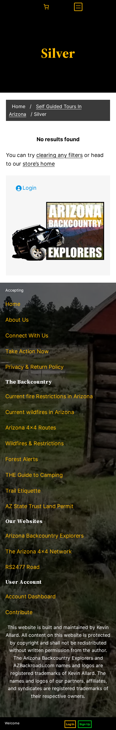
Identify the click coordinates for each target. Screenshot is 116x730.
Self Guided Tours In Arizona (45, 110)
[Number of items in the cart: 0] (46, 6)
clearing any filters (59, 155)
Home (18, 106)
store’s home (39, 164)
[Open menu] (78, 7)
